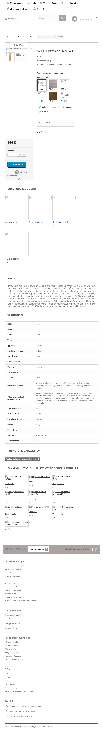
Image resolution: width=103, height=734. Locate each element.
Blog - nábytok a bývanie (19, 9)
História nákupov (11, 674)
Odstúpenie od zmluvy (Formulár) (18, 566)
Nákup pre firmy (11, 628)
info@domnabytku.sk (24, 716)
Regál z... (32, 481)
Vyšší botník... (58, 514)
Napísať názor (44, 122)
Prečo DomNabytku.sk (17, 637)
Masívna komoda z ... (14, 222)
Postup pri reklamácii (13, 597)
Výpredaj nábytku (11, 642)
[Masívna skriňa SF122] (40, 507)
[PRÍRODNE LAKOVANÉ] (65, 96)
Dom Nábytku (48, 727)
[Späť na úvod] (7, 37)
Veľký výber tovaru (12, 653)
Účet (7, 669)
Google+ (68, 107)
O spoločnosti (13, 610)
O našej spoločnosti (12, 615)
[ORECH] (65, 84)
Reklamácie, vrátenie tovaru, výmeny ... (20, 691)
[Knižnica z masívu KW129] (17, 478)
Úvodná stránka (16, 3)
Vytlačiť (44, 132)
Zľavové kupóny (11, 688)
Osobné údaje (10, 684)
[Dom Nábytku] (19, 21)
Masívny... (9, 499)
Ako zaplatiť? (10, 583)
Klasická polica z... (13, 259)
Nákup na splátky (11, 587)
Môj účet (40, 9)
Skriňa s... (56, 499)
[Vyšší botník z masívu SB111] (64, 508)
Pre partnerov (12, 623)
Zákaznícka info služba (14, 660)
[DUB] (53, 96)
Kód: (39, 57)
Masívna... (33, 512)
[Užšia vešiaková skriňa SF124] (10, 57)
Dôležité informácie (12, 576)
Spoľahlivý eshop (11, 646)
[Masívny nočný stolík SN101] (17, 493)
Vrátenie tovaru (10, 594)
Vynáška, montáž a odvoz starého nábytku (21, 601)
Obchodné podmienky (13, 573)
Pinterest (44, 112)
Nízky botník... (58, 484)
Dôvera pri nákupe (12, 649)
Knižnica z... (9, 484)
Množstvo (11, 151)
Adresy (7, 681)
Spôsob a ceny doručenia (14, 580)
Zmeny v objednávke (13, 590)
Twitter (43, 107)
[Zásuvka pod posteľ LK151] (17, 508)
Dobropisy (8, 677)
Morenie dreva (43, 77)
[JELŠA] (42, 96)
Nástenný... (33, 499)
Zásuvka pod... (10, 514)
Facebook (55, 107)
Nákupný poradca (71, 3)
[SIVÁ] (53, 84)
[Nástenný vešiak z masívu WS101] (40, 493)
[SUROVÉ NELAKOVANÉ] (42, 84)
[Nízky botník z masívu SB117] (64, 478)
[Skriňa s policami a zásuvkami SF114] (64, 493)
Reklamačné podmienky (14, 569)
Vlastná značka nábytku (14, 656)
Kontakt (33, 3)
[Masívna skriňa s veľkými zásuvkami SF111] (17, 523)
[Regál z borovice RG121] (40, 477)
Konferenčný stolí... (60, 222)
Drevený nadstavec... (38, 222)
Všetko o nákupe (50, 3)
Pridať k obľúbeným (17, 173)
